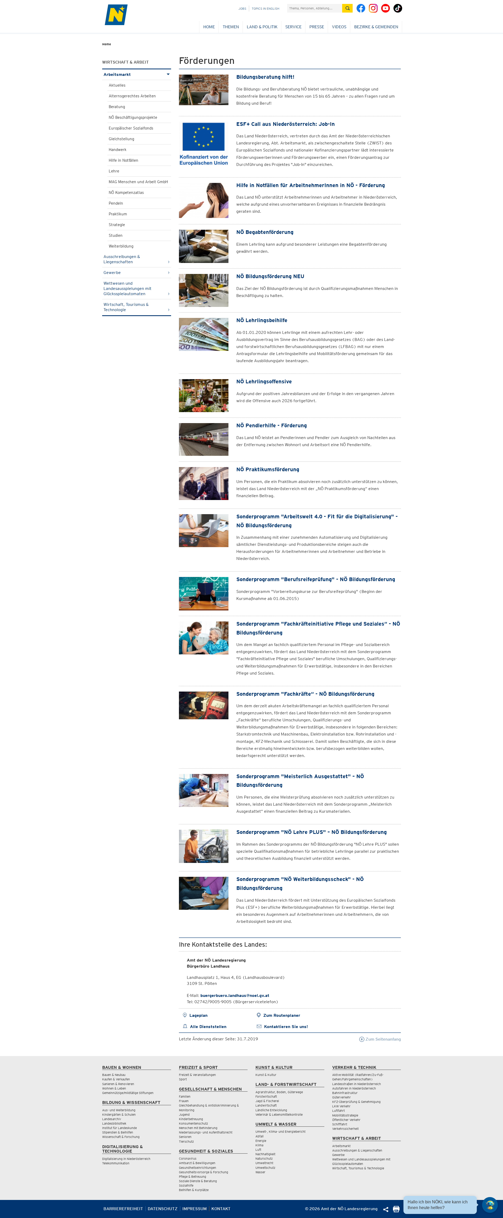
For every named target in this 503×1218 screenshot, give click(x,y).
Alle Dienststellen (208, 1026)
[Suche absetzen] (347, 8)
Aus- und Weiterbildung (118, 1110)
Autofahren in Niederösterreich (354, 1088)
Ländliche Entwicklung (271, 1110)
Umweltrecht (264, 1163)
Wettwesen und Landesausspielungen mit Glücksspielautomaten (127, 288)
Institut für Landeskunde (119, 1128)
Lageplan (198, 1015)
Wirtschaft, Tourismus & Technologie (126, 307)
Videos (339, 26)
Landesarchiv (111, 1119)
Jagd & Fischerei (267, 1101)
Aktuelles (117, 85)
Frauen (184, 1101)
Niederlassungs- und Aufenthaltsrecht (205, 1132)
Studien (116, 235)
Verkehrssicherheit (345, 1129)
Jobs (242, 8)
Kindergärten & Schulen (119, 1114)
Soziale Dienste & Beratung (198, 1181)
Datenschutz (163, 1208)
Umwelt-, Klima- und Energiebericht (280, 1131)
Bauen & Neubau (113, 1075)
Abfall (259, 1136)
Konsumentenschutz (193, 1123)
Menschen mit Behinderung (198, 1128)
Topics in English (265, 8)
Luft (258, 1150)
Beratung (117, 106)
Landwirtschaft (266, 1105)
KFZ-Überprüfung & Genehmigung (356, 1102)
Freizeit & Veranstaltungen (197, 1075)
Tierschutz (186, 1141)
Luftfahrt (338, 1111)
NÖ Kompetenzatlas (126, 192)
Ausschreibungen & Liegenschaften (121, 259)
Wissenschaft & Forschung (121, 1137)
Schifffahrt (339, 1124)
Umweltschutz (265, 1168)
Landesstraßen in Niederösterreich (356, 1084)
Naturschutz (264, 1158)
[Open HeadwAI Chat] (490, 1205)
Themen (231, 26)
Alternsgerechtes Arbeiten (132, 96)
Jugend (184, 1114)
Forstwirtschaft (266, 1096)
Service (293, 26)
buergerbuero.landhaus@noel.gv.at (234, 995)
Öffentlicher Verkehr (346, 1120)
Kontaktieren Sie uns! (286, 1026)
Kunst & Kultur (265, 1075)
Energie (260, 1141)
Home (209, 26)
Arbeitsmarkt (117, 74)
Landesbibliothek (114, 1123)
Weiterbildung (121, 246)
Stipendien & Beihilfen (117, 1132)
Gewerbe (112, 272)
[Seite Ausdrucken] (396, 1210)
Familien (184, 1096)
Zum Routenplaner (281, 1015)
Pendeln (116, 203)
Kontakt (221, 1208)
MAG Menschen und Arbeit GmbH (138, 181)
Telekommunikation (115, 1163)
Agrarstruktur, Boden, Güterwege (279, 1092)
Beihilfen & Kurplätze (194, 1190)
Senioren (185, 1137)
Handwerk (118, 149)
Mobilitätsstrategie (345, 1115)
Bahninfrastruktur (345, 1093)
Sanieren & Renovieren (118, 1084)
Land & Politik (262, 26)
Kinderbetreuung (191, 1119)
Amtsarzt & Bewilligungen (197, 1163)
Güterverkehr (341, 1097)
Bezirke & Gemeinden (376, 26)
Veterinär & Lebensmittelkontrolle (279, 1114)
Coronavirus (187, 1158)
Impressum (194, 1208)
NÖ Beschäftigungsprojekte (133, 117)
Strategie (117, 224)
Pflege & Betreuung (192, 1176)
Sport (183, 1079)
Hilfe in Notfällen (123, 160)
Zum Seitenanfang (382, 1039)
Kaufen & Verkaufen (116, 1079)
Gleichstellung (121, 139)
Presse (316, 26)
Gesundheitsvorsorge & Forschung (203, 1172)
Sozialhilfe (186, 1185)
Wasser (260, 1172)
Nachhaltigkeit (265, 1154)
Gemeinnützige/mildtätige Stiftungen (128, 1093)
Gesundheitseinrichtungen (197, 1168)
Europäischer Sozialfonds (131, 128)
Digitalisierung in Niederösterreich (126, 1159)
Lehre (114, 171)
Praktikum (118, 214)
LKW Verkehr (341, 1106)
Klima (259, 1145)
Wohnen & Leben (114, 1088)
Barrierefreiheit (123, 1208)
